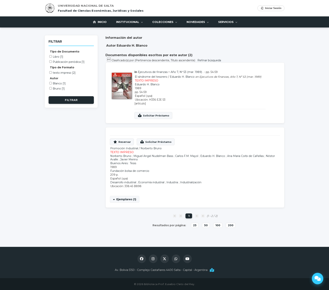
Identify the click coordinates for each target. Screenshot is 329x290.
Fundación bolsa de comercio (129, 171)
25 (194, 225)
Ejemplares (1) (126, 199)
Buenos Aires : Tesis (123, 163)
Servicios (226, 22)
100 (217, 225)
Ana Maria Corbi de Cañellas (245, 156)
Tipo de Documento (64, 51)
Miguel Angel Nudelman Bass (153, 156)
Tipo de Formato (62, 67)
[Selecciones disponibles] (109, 60)
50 (206, 225)
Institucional (128, 22)
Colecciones (163, 22)
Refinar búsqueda (209, 60)
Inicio (102, 22)
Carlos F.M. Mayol (186, 156)
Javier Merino (129, 159)
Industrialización (190, 182)
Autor (54, 78)
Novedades (196, 22)
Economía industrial (151, 182)
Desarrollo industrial (123, 182)
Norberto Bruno (151, 148)
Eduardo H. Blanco (182, 76)
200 (230, 225)
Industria (172, 182)
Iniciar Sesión (273, 8)
